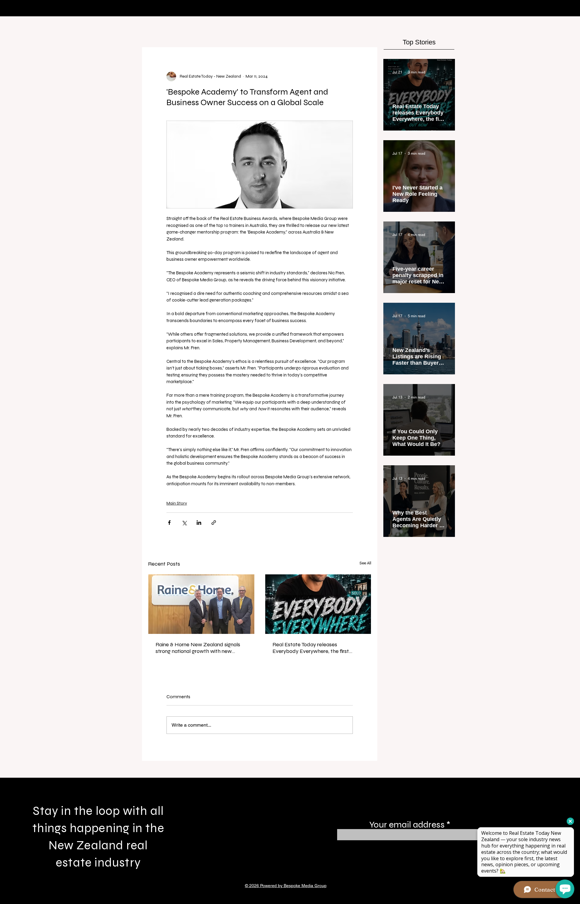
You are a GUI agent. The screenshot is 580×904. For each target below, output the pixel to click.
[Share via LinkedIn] (199, 522)
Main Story (176, 503)
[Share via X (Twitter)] (184, 522)
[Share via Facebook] (169, 522)
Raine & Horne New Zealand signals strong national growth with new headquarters (198, 647)
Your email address (407, 824)
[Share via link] (214, 522)
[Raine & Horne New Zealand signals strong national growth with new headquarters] (201, 604)
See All (365, 563)
